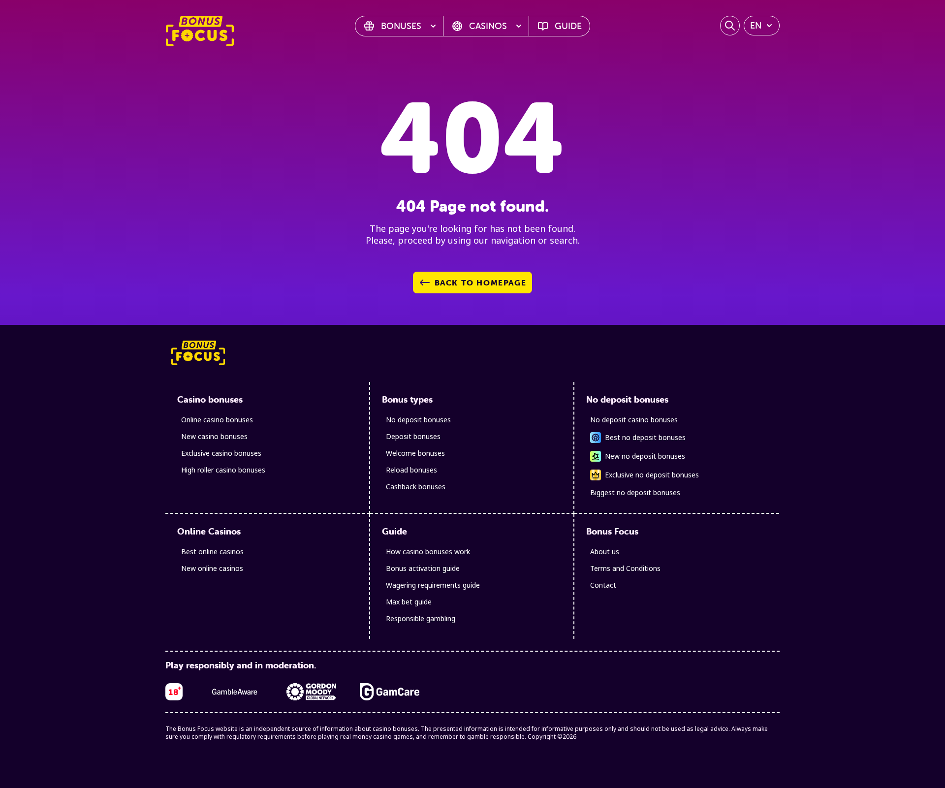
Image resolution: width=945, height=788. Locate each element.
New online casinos (212, 568)
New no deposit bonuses (645, 456)
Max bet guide (409, 601)
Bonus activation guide (423, 568)
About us (604, 551)
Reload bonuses (411, 469)
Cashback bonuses (415, 486)
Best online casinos (212, 551)
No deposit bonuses (418, 419)
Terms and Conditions (625, 568)
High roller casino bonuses (223, 469)
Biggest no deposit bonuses (635, 492)
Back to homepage (481, 282)
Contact (603, 585)
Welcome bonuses (415, 453)
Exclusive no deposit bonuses (652, 474)
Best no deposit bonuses (645, 437)
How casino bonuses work (428, 551)
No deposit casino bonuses (634, 419)
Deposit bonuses (413, 436)
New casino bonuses (214, 436)
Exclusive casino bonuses (221, 453)
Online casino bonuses (217, 419)
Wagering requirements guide (433, 585)
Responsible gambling (420, 618)
